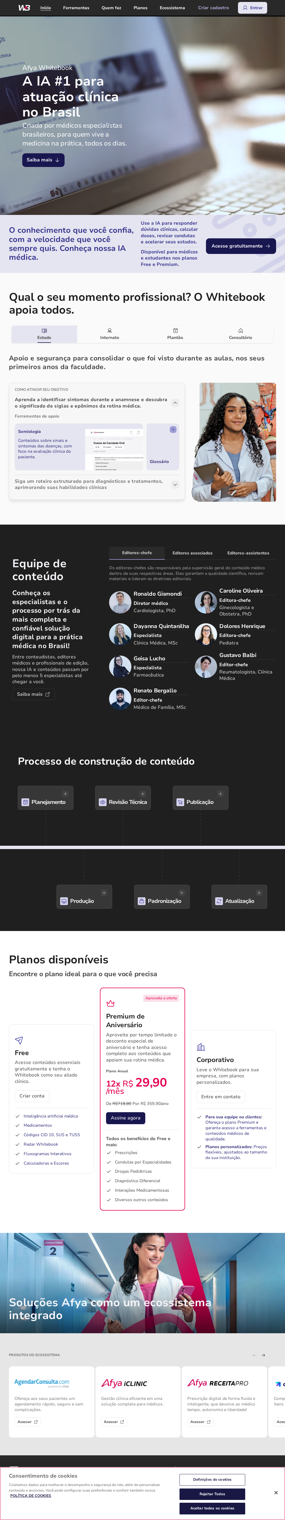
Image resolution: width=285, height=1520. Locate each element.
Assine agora (126, 1118)
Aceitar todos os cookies (212, 1508)
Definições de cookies (212, 1479)
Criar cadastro (213, 8)
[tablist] (143, 334)
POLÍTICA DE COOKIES (30, 1495)
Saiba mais (39, 160)
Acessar (24, 1421)
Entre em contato (220, 1097)
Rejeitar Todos (212, 1494)
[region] (142, 1493)
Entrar (256, 8)
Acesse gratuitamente (237, 246)
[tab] (44, 334)
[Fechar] (276, 1493)
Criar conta (32, 1096)
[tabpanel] (142, 423)
